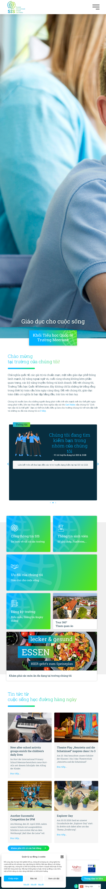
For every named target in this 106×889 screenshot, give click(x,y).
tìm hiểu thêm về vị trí (69, 447)
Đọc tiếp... (15, 773)
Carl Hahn (70, 404)
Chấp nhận (13, 878)
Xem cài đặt (53, 878)
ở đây (43, 410)
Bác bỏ (33, 878)
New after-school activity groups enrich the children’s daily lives (27, 751)
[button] (62, 856)
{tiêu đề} (26, 884)
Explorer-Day (65, 815)
